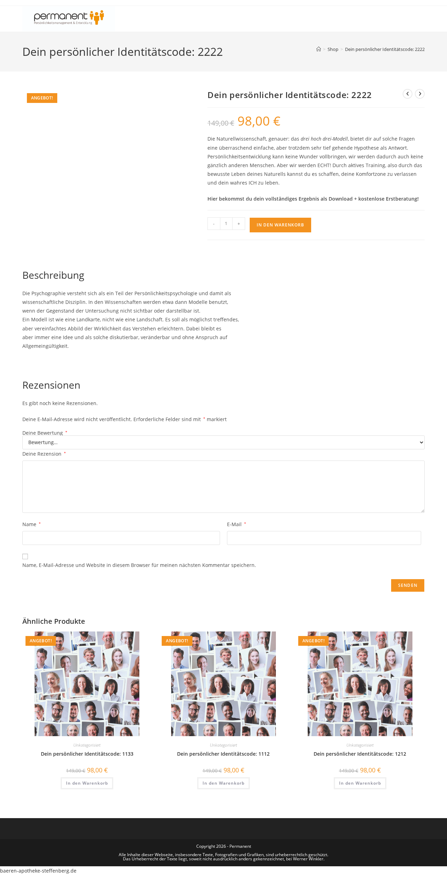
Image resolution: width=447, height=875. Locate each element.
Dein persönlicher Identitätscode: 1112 (223, 753)
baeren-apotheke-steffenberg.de (38, 870)
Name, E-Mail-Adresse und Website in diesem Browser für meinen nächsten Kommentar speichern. (139, 565)
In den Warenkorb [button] (87, 783)
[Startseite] (318, 49)
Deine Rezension (44, 453)
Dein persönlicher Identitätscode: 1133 (87, 753)
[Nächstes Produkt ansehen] (420, 94)
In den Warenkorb (280, 225)
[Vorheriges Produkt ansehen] (407, 94)
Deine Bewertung (44, 433)
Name (31, 524)
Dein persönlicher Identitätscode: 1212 (360, 753)
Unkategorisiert (87, 745)
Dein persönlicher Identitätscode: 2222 (385, 49)
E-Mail (236, 524)
